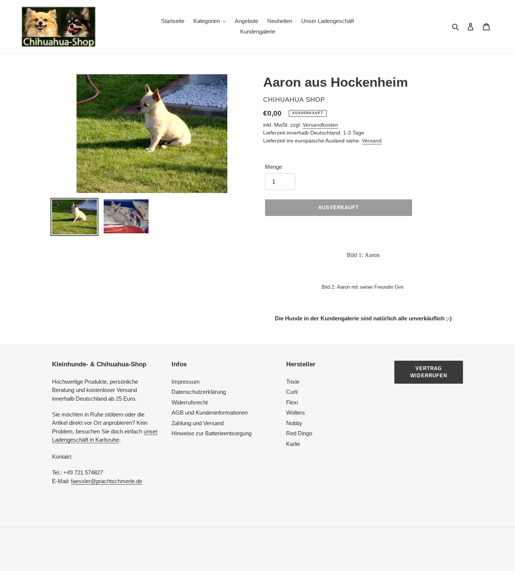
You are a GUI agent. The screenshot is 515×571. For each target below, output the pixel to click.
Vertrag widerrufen (428, 372)
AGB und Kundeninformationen (210, 412)
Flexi (292, 402)
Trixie (292, 381)
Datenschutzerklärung (199, 392)
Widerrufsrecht (190, 402)
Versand (372, 141)
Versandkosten (320, 125)
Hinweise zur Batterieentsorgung (211, 433)
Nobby (294, 423)
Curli (291, 392)
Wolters (295, 412)
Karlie (293, 444)
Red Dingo (299, 433)
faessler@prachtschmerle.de (106, 481)
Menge (273, 167)
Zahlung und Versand (198, 423)
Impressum (186, 381)
